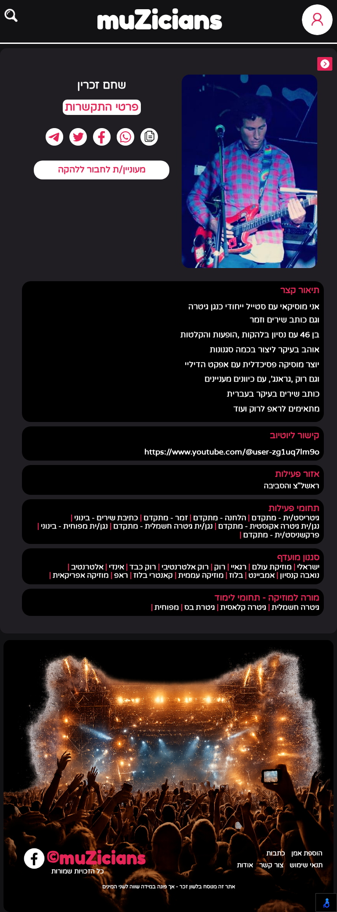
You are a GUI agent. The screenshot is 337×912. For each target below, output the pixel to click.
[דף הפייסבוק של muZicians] (34, 859)
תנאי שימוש (306, 865)
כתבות (275, 853)
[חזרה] (325, 65)
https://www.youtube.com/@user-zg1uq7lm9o (231, 452)
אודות (245, 865)
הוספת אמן (307, 853)
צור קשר (271, 865)
